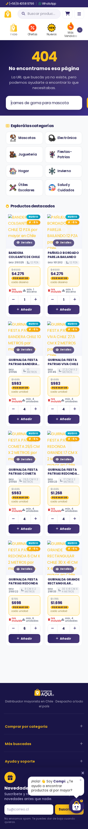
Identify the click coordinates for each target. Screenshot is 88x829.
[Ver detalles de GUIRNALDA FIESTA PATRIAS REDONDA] (24, 557)
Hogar (23, 171)
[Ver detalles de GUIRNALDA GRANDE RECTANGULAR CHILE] (63, 557)
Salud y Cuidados (65, 188)
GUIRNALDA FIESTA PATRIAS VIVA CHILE (63, 362)
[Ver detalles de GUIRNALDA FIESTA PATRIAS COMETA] (24, 447)
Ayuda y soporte (20, 761)
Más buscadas (18, 743)
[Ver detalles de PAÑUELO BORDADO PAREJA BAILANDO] (63, 230)
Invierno (64, 171)
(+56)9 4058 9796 (21, 4)
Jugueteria (27, 154)
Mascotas (26, 138)
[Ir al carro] (67, 14)
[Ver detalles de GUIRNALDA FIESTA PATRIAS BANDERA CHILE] (24, 337)
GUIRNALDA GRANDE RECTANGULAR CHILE (64, 583)
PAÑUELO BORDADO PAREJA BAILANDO (63, 255)
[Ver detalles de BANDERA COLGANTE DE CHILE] (24, 230)
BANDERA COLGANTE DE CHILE (24, 255)
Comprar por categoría (26, 726)
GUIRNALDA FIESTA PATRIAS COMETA (23, 472)
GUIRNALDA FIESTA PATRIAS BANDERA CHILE (23, 364)
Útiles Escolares (26, 188)
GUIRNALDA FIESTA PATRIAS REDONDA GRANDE (62, 473)
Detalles (26, 242)
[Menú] (79, 14)
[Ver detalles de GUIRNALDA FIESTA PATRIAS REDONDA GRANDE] (63, 447)
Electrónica (67, 138)
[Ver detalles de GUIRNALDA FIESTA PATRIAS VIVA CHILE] (63, 337)
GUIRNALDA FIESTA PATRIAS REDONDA (23, 581)
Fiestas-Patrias (64, 154)
